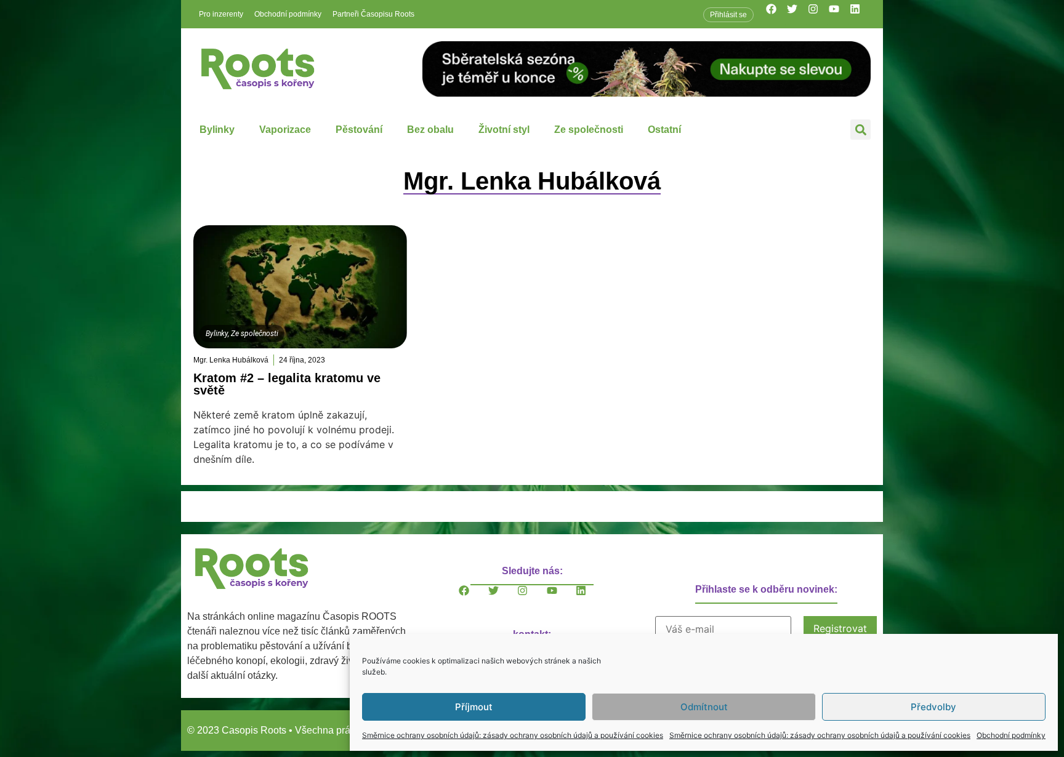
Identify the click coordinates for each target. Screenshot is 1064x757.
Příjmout (474, 707)
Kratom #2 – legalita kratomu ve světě (287, 384)
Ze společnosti (588, 129)
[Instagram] (818, 14)
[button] (860, 129)
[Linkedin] (860, 14)
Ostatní (664, 129)
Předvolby (933, 707)
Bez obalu (430, 129)
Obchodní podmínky (1011, 735)
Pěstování (359, 129)
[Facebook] (776, 14)
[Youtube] (839, 14)
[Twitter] (797, 14)
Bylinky (217, 129)
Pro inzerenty (221, 14)
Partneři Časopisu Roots (373, 14)
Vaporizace (285, 129)
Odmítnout (704, 707)
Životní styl (504, 129)
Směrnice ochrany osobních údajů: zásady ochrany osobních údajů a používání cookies (512, 735)
